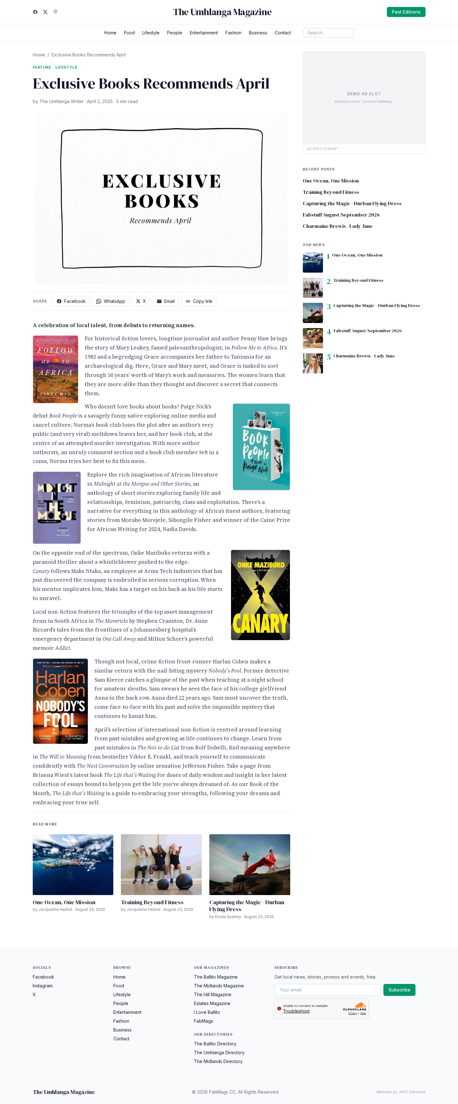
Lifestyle (151, 32)
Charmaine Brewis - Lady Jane (338, 226)
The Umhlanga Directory (219, 1052)
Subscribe (399, 989)
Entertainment (204, 32)
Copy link (202, 301)
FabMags (203, 1021)
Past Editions (406, 11)
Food (129, 32)
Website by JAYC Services (401, 1092)
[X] (45, 11)
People (174, 32)
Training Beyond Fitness (152, 902)
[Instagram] (55, 11)
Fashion (233, 32)
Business (258, 32)
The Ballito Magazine (216, 977)
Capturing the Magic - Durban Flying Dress (246, 905)
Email (169, 301)
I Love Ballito (207, 1012)
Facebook (75, 301)
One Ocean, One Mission (64, 902)
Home (110, 32)
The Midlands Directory (218, 1061)
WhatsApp (114, 301)
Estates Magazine (212, 1003)
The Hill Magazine (212, 994)
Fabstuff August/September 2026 (341, 214)
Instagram (43, 985)
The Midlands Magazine (219, 985)
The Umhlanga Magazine (222, 12)
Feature (42, 67)
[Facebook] (35, 11)
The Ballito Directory (215, 1043)
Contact (283, 32)
